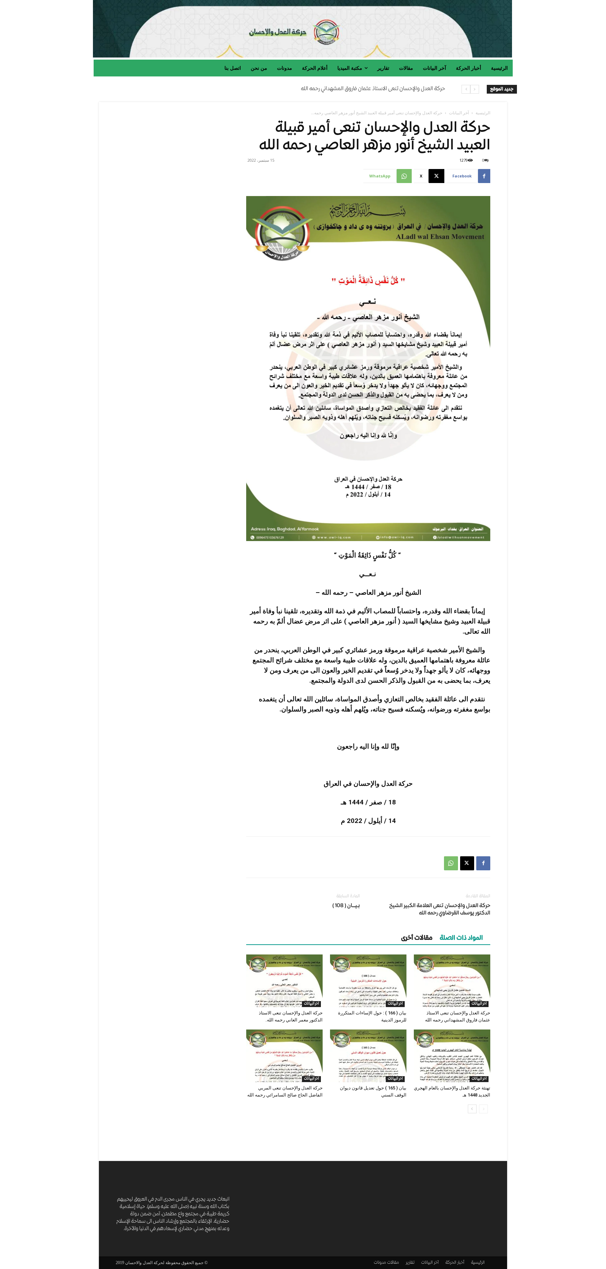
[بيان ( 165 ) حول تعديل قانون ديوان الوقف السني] (368, 1056)
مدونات (380, 1262)
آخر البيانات (459, 113)
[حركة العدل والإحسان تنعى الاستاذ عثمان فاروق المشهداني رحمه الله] (452, 980)
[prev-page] (483, 1109)
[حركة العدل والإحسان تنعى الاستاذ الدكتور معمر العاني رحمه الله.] (284, 980)
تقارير (410, 1262)
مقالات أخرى (416, 938)
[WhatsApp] (451, 863)
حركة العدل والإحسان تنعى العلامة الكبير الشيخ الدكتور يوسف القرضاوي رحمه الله (439, 910)
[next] (466, 89)
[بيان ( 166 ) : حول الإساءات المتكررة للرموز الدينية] (368, 980)
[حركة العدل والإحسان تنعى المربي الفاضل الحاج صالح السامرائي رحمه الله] (284, 1056)
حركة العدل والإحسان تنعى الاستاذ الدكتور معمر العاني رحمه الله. (378, 89)
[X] (467, 863)
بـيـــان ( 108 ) (346, 906)
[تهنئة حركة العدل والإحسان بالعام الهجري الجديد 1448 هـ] (452, 1056)
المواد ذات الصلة (461, 938)
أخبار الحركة (454, 1262)
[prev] (474, 89)
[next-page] (472, 1109)
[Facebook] (483, 863)
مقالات (393, 1262)
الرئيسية (483, 113)
